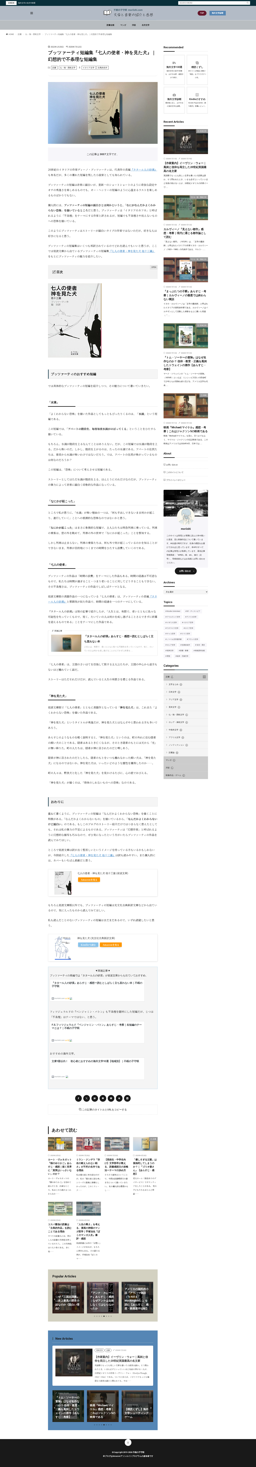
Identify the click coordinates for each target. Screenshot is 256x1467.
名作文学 (145, 25)
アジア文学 (175, 699)
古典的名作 (102, 68)
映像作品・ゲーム (175, 775)
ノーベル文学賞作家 (175, 639)
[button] (54, 1299)
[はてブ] (94, 1098)
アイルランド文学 (174, 617)
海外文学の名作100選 (26, 3)
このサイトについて (175, 472)
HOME (11, 34)
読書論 (173, 752)
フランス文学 (194, 639)
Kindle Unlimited (174, 611)
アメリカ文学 (192, 617)
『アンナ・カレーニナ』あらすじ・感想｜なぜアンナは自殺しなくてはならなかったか (68, 1300)
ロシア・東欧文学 (178, 722)
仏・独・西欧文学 (33, 34)
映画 (60, 1396)
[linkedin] (127, 1098)
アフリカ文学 (176, 737)
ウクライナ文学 (173, 628)
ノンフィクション (178, 745)
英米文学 (68, 1139)
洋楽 (134, 25)
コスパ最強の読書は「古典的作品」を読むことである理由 (60, 1228)
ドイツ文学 (187, 634)
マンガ (123, 25)
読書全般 (110, 25)
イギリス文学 (173, 623)
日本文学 (174, 692)
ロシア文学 (172, 645)
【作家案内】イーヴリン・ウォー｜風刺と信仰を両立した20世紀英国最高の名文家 (185, 167)
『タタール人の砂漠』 (144, 169)
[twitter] (86, 1098)
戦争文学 (171, 651)
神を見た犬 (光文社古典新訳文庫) (96, 938)
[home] (128, 1442)
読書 (20, 34)
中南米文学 (175, 730)
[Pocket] (111, 1098)
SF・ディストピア (194, 611)
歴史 (169, 656)
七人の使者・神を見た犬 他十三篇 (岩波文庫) (102, 873)
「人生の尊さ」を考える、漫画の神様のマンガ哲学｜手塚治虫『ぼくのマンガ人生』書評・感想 (88, 1231)
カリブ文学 (190, 628)
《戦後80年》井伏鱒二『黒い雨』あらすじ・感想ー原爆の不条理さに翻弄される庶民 (137, 1300)
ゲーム (96, 1400)
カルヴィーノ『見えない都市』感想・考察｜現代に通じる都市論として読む (185, 233)
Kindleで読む (88, 944)
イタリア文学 (88, 68)
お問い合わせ (172, 465)
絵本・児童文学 (183, 656)
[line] (103, 1098)
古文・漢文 (202, 645)
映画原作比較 (201, 651)
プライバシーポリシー (175, 480)
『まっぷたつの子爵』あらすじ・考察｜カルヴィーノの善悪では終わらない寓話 (185, 295)
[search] (248, 3)
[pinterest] (119, 1098)
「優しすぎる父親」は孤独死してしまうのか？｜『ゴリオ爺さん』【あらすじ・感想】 (145, 1166)
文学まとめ (175, 684)
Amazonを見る (89, 879)
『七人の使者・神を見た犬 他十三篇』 (132, 251)
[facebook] (78, 1098)
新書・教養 (185, 651)
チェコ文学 (172, 634)
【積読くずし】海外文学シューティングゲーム (104, 1413)
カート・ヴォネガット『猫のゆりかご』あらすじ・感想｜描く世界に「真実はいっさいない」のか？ (60, 1166)
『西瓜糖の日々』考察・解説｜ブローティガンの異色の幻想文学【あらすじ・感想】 (139, 1409)
